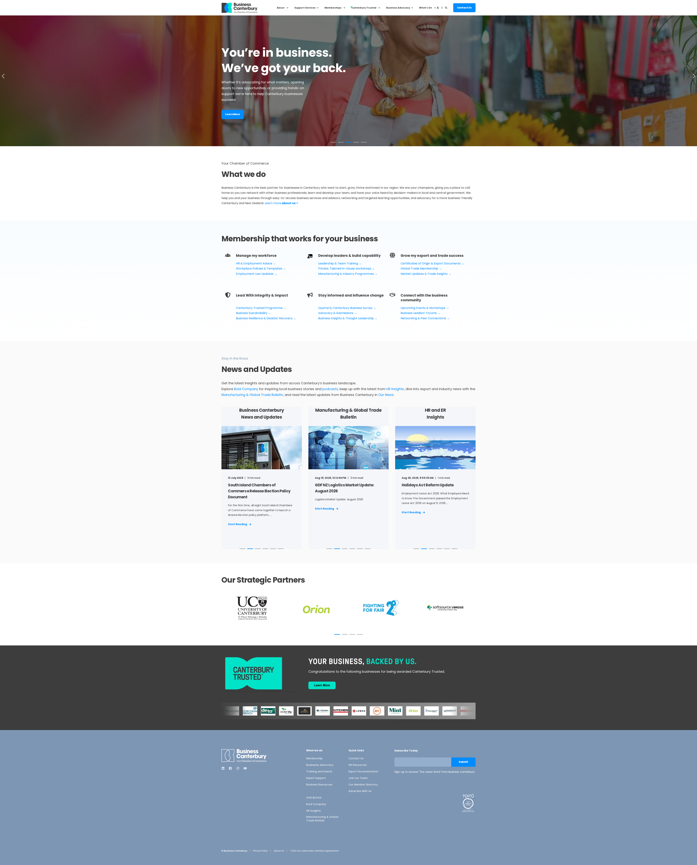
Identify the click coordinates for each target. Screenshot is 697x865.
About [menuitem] (280, 7)
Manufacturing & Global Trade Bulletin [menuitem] (322, 818)
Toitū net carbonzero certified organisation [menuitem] (314, 851)
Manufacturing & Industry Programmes (346, 274)
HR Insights (395, 389)
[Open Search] (446, 7)
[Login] (438, 7)
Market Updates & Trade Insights (424, 274)
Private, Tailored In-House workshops (344, 268)
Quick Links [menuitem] (356, 750)
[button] (333, 142)
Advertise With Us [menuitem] (360, 791)
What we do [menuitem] (314, 750)
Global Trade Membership (419, 268)
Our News (386, 394)
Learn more (273, 203)
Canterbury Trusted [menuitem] (363, 7)
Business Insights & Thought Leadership (346, 318)
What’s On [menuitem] (425, 7)
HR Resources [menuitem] (357, 765)
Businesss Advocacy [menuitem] (319, 765)
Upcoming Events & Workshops (423, 308)
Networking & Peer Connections (423, 318)
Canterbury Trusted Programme (259, 308)
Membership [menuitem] (314, 758)
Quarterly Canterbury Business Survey (345, 308)
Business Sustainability (252, 313)
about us (290, 203)
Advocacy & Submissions (335, 313)
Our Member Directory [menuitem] (363, 784)
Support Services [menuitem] (304, 7)
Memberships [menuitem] (333, 7)
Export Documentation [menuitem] (363, 771)
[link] (261, 483)
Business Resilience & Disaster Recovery (264, 318)
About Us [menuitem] (279, 851)
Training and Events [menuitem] (319, 771)
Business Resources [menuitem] (319, 784)
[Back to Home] (239, 8)
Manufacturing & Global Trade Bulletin (252, 394)
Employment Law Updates (255, 274)
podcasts (330, 389)
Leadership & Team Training (338, 263)
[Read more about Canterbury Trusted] (438, 711)
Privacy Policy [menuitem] (260, 851)
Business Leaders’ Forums (419, 313)
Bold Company (246, 389)
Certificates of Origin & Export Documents (431, 263)
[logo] (244, 755)
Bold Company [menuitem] (316, 804)
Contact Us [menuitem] (356, 758)
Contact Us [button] (464, 7)
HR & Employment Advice (254, 263)
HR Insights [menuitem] (313, 811)
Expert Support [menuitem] (316, 778)
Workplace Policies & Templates (259, 268)
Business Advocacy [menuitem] (398, 7)
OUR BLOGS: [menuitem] (314, 797)
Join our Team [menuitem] (358, 778)
